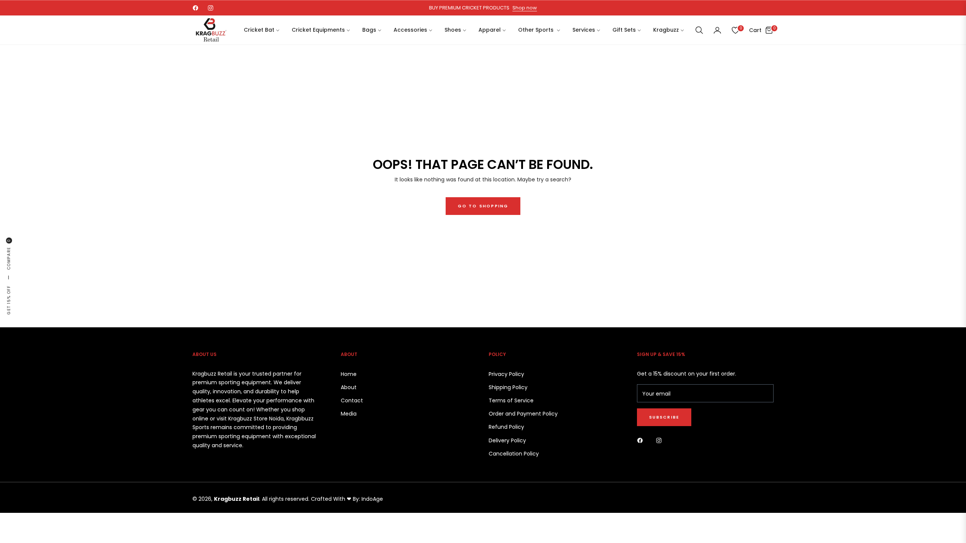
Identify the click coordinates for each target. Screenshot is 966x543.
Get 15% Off (9, 299)
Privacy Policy (506, 374)
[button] (699, 30)
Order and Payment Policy (523, 413)
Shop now (524, 7)
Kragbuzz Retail (236, 499)
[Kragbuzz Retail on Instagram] (661, 440)
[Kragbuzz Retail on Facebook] (642, 440)
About (349, 387)
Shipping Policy (508, 387)
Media (349, 413)
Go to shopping (483, 206)
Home (349, 374)
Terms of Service (511, 400)
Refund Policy (506, 427)
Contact (352, 400)
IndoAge (372, 499)
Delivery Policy (507, 440)
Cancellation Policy (514, 453)
